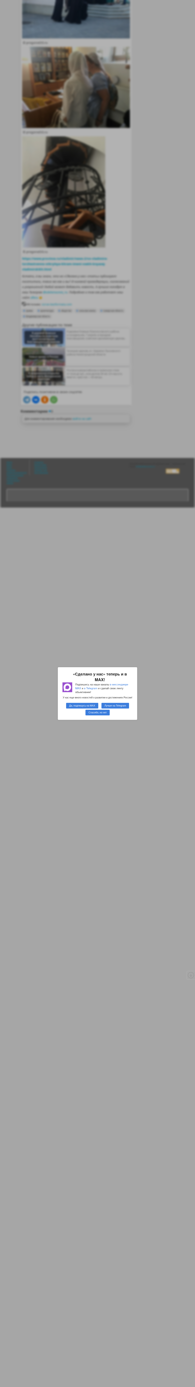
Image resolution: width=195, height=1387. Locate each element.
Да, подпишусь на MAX (82, 705)
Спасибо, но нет (98, 712)
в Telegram (90, 688)
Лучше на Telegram (115, 705)
